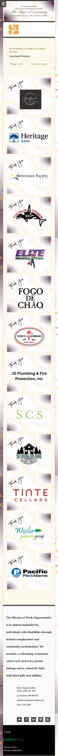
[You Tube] (48, 719)
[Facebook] (27, 719)
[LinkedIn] (34, 719)
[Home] (20, 719)
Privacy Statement (13, 750)
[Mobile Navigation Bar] (3, 3)
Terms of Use (10, 747)
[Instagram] (41, 719)
